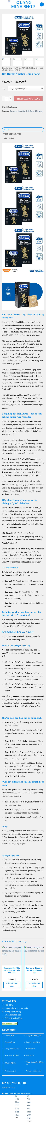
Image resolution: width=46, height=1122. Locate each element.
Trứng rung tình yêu (12, 1049)
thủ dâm (11, 1036)
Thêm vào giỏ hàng (28, 99)
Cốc (6, 1036)
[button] (3, 4)
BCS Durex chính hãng (34, 111)
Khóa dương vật (10, 1071)
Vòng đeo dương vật (33, 1036)
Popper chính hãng (33, 1042)
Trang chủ (7, 68)
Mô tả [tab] (6, 130)
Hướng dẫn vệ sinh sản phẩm (16, 1008)
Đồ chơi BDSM (10, 1063)
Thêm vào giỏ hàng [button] (12, 985)
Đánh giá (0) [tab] (8, 138)
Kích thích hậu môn (12, 1055)
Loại (3, 89)
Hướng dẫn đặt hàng (13, 1011)
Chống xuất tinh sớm (33, 1071)
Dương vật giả (10, 1042)
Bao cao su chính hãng (26, 68)
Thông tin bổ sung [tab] (12, 134)
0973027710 (26, 1093)
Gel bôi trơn (30, 1049)
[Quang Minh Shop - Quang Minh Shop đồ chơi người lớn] (23, 4)
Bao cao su (30, 1055)
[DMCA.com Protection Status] (10, 1023)
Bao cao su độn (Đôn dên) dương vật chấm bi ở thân (12, 970)
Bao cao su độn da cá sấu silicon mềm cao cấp (34, 970)
